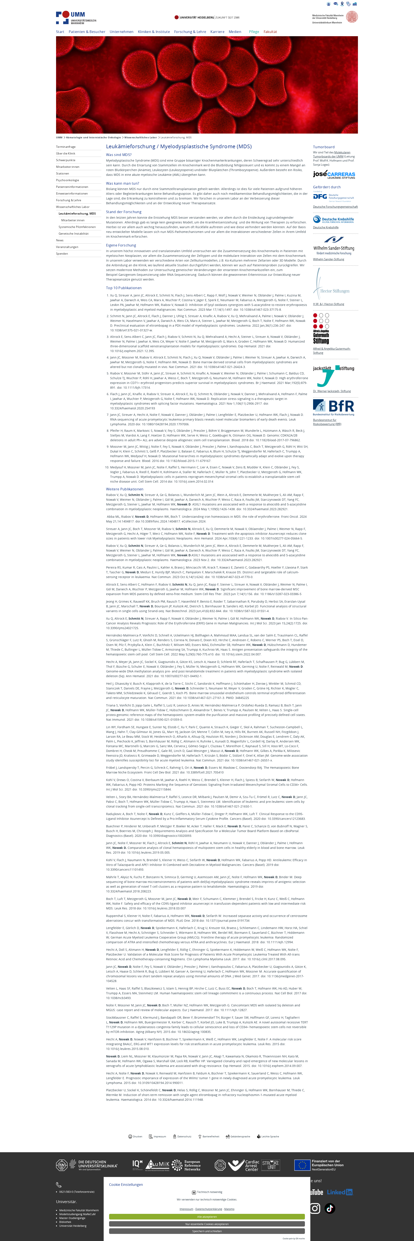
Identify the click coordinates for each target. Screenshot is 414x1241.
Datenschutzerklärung (208, 1209)
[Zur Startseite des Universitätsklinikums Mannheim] (82, 17)
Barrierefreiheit (211, 1136)
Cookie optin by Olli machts (294, 1238)
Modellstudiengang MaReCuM (77, 1214)
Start (60, 31)
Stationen (62, 173)
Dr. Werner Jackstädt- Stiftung (332, 391)
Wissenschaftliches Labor (140, 137)
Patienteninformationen (72, 187)
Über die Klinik (65, 153)
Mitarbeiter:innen (67, 167)
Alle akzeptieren (207, 1216)
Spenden (62, 254)
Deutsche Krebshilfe (326, 227)
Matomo (229, 1209)
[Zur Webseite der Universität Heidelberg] (206, 17)
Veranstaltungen (67, 247)
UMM (59, 137)
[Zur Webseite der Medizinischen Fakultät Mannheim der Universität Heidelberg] (332, 17)
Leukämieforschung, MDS (77, 213)
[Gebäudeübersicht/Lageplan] (342, 4)
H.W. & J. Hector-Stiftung (328, 304)
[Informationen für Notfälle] (328, 4)
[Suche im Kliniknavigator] (348, 4)
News (59, 240)
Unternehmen (122, 31)
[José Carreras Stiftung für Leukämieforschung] (334, 174)
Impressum (160, 1136)
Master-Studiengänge (72, 1218)
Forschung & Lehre (190, 31)
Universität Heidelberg (72, 1225)
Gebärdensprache (240, 1136)
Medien (235, 31)
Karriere (217, 31)
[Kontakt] (336, 4)
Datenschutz (184, 1136)
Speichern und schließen (207, 1231)
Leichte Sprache (270, 1136)
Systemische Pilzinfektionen (77, 227)
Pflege (254, 31)
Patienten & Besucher (87, 31)
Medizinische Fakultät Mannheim (79, 1210)
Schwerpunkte (65, 160)
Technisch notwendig (209, 1192)
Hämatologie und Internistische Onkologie (93, 137)
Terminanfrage (65, 147)
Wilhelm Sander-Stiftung (328, 259)
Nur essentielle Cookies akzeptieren (207, 1224)
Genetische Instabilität (74, 233)
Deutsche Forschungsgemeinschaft (335, 207)
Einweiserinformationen (72, 193)
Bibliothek (65, 1222)
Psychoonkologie (67, 180)
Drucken (137, 1136)
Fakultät (270, 31)
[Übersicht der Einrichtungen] (355, 4)
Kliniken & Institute (154, 31)
